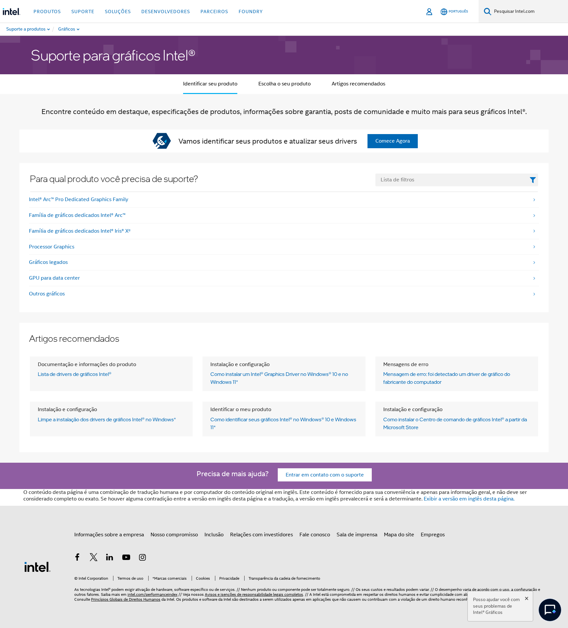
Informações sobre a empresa (109, 534)
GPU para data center (54, 278)
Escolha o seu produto (284, 84)
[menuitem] (90, 29)
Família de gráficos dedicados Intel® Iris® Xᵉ (79, 231)
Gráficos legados (48, 262)
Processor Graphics (51, 247)
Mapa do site (399, 534)
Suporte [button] (82, 11)
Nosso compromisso (174, 534)
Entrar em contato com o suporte (325, 475)
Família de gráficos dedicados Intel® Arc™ (77, 215)
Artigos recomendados (358, 84)
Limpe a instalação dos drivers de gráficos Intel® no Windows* (107, 419)
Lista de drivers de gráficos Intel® (74, 374)
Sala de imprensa (357, 534)
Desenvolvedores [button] (165, 11)
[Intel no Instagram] (142, 558)
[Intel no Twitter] (93, 558)
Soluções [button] (118, 11)
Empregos (433, 534)
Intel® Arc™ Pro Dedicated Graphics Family (78, 199)
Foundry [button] (251, 11)
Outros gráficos (47, 294)
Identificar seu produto (210, 84)
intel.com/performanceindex (153, 594)
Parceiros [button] (214, 11)
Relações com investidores (261, 534)
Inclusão (214, 534)
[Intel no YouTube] (126, 558)
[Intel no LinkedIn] (109, 558)
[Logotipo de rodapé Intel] (37, 566)
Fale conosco (314, 534)
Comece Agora (392, 141)
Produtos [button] (47, 11)
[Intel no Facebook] (77, 558)
